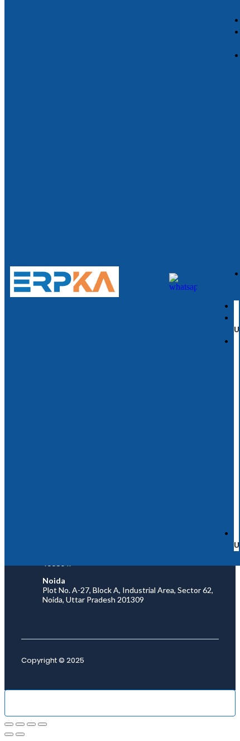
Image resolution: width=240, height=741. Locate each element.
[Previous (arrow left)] (8, 734)
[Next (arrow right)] (20, 734)
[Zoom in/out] (8, 724)
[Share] (31, 724)
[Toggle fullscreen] (20, 724)
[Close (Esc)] (42, 724)
